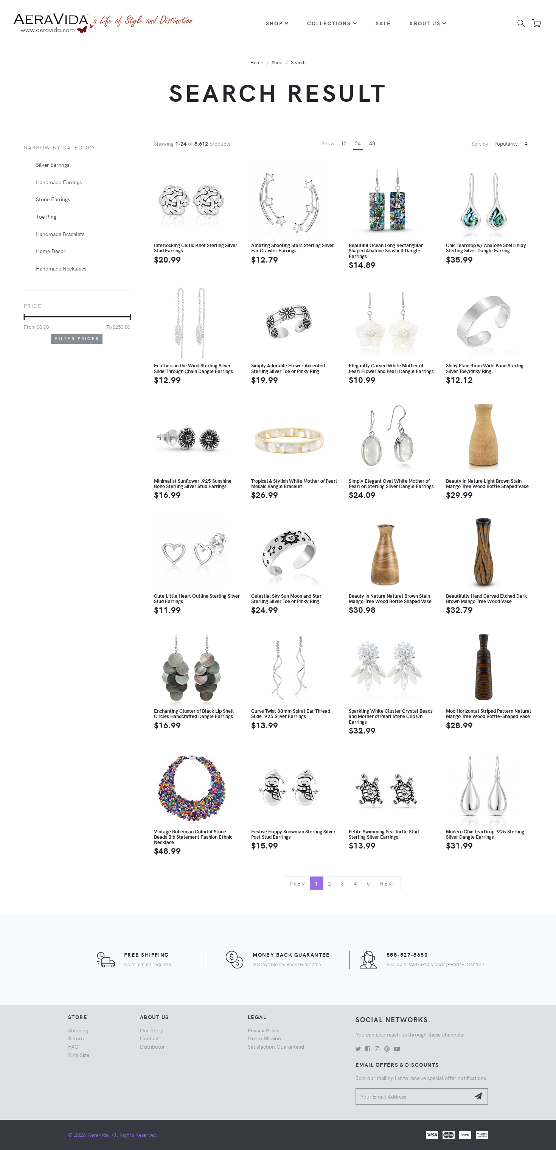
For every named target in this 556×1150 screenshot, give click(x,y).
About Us (424, 23)
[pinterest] (387, 1048)
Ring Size (78, 1054)
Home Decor (50, 251)
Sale (383, 23)
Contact (149, 1038)
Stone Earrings (53, 199)
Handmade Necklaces (61, 268)
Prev (297, 883)
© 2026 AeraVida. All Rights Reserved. (113, 1134)
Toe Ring (46, 216)
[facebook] (367, 1048)
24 (358, 143)
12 (344, 143)
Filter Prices (76, 338)
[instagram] (377, 1048)
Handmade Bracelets (60, 234)
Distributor (152, 1046)
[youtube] (397, 1048)
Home (256, 62)
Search (298, 62)
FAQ (73, 1046)
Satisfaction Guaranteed (276, 1046)
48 (372, 143)
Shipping (78, 1030)
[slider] (24, 317)
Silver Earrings (52, 164)
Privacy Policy (264, 1030)
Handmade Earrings (59, 182)
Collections (329, 23)
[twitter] (358, 1048)
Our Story (151, 1030)
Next (388, 883)
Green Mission (264, 1038)
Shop (274, 23)
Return (76, 1038)
